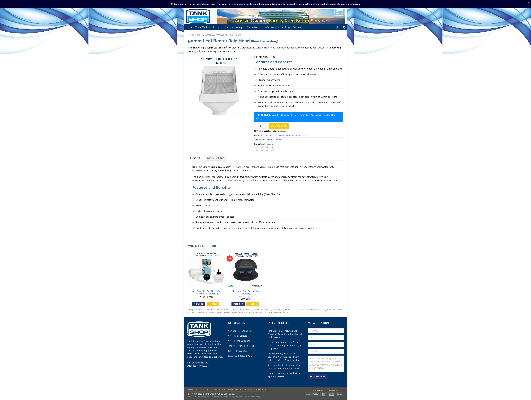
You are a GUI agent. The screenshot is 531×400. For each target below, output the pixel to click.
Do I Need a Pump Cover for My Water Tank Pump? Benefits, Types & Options (285, 345)
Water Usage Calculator (239, 340)
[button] (336, 27)
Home (189, 27)
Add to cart (278, 125)
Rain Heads (235, 35)
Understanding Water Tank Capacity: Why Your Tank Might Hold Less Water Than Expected (284, 356)
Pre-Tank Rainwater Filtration (270, 139)
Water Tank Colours (237, 335)
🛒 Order (213, 304)
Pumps (217, 27)
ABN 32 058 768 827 (226, 394)
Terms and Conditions (199, 389)
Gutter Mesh (253, 27)
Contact (297, 27)
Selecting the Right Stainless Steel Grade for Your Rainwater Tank (285, 367)
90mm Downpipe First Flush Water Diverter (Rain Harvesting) (206, 292)
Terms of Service (249, 397)
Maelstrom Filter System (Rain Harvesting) (246, 292)
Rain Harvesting (233, 27)
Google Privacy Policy (230, 397)
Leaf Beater (268, 135)
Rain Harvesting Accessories (212, 35)
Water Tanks (201, 27)
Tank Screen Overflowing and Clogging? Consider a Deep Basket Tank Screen (285, 334)
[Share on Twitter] (262, 148)
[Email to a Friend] (267, 148)
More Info (198, 304)
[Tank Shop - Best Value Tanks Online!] (199, 16)
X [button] (528, 2)
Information (271, 27)
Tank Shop (192, 341)
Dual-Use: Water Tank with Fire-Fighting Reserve (284, 375)
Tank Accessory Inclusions (240, 345)
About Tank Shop (235, 389)
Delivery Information (237, 351)
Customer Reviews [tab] (216, 158)
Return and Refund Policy (240, 356)
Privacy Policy (218, 389)
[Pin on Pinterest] (272, 148)
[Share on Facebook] (257, 148)
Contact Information (255, 389)
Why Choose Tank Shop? (239, 331)
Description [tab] (196, 158)
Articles (286, 27)
